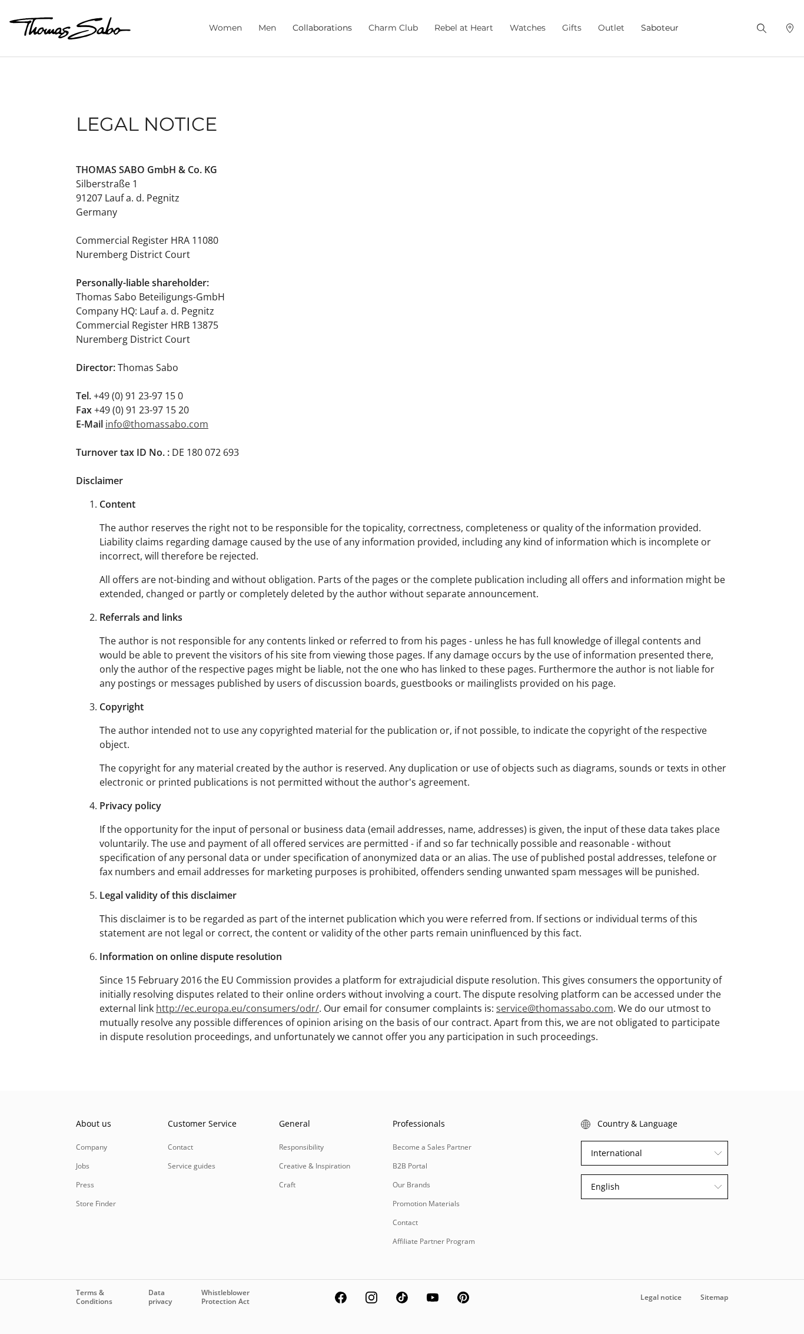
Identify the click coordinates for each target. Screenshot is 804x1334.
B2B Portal (410, 1166)
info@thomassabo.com (156, 424)
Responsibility (301, 1147)
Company (91, 1147)
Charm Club (393, 27)
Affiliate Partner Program (434, 1241)
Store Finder (96, 1204)
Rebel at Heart (463, 27)
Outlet (611, 27)
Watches (528, 27)
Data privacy (160, 1296)
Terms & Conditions (94, 1296)
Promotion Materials (426, 1204)
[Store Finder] (790, 28)
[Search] (761, 28)
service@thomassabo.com (554, 1008)
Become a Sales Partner (432, 1147)
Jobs (82, 1166)
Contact (180, 1147)
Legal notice (661, 1297)
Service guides (191, 1166)
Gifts (572, 27)
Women (225, 27)
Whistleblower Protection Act (225, 1296)
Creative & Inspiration (314, 1166)
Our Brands (411, 1185)
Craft (287, 1185)
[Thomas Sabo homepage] (70, 28)
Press (85, 1185)
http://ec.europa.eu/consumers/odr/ (237, 1008)
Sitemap (714, 1297)
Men (267, 27)
